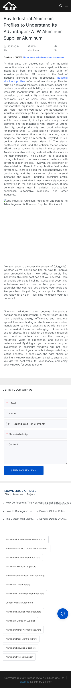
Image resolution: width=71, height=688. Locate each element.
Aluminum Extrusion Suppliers (21, 647)
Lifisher (47, 681)
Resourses (18, 494)
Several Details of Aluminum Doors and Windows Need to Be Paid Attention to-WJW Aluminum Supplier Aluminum (53, 518)
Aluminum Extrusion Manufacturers (23, 611)
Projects (31, 494)
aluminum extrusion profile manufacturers (27, 548)
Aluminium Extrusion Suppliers (21, 566)
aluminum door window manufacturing (25, 575)
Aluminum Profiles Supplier (19, 656)
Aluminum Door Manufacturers (21, 638)
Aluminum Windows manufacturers (23, 629)
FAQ (7, 494)
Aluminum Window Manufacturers (43, 57)
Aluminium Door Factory (18, 584)
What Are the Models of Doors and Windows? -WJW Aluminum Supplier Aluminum (53, 503)
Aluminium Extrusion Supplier (20, 620)
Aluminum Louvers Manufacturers (23, 557)
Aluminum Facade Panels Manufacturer (26, 539)
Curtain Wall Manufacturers (19, 602)
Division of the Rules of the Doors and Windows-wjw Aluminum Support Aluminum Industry (53, 511)
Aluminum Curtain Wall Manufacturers (25, 593)
